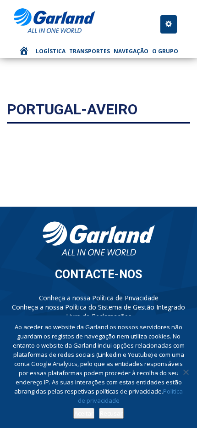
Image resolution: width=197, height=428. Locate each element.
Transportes (89, 51)
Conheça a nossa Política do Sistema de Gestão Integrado (98, 307)
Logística (51, 51)
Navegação (131, 51)
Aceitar (83, 413)
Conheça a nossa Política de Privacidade (99, 297)
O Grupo (165, 51)
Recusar (111, 413)
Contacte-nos (98, 274)
